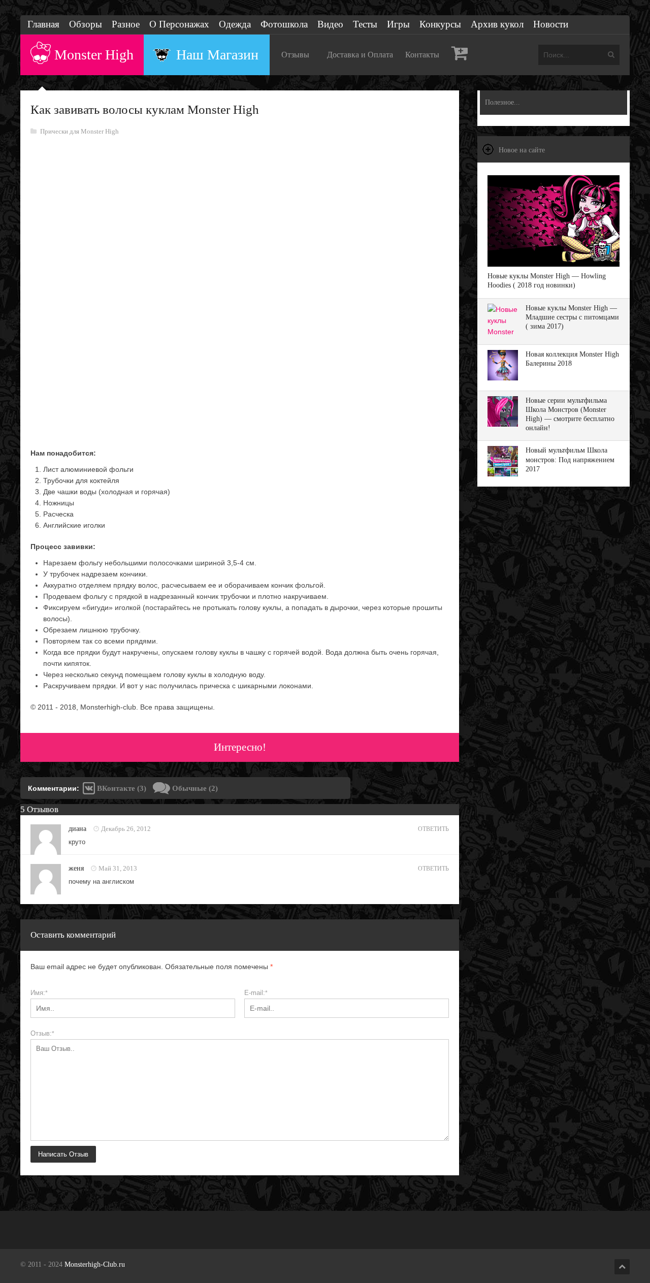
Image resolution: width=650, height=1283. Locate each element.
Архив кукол (497, 24)
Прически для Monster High (79, 131)
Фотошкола (284, 24)
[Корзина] (459, 55)
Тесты (365, 24)
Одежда (235, 24)
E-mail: (256, 993)
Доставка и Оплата (360, 54)
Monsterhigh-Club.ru (94, 1264)
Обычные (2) (194, 788)
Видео (330, 24)
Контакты (422, 54)
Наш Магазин (217, 54)
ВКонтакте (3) (120, 788)
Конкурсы (440, 24)
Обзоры (85, 24)
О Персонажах (179, 24)
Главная (43, 24)
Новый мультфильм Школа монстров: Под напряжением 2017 (570, 459)
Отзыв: (42, 1033)
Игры (398, 24)
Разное (126, 24)
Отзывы (295, 54)
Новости (550, 24)
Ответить (433, 828)
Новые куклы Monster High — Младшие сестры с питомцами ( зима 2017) (572, 317)
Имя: (39, 993)
